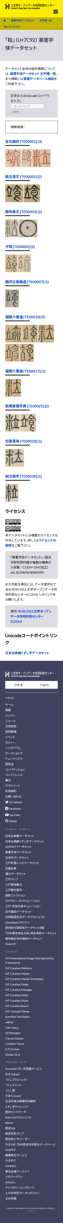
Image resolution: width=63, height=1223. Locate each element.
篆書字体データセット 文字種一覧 (33, 74)
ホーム (9, 704)
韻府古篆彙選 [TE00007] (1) (27, 282)
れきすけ (10, 1160)
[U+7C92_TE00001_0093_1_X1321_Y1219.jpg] (26, 166)
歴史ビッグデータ (15, 1112)
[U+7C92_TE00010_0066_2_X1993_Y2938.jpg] (13, 341)
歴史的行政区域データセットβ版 (24, 927)
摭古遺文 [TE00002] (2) (23, 176)
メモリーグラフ (14, 1176)
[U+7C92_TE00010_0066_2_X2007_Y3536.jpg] (12, 360)
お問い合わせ (13, 796)
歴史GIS (10, 1128)
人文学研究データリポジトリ (22, 1193)
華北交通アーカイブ (17, 1171)
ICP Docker (12, 1049)
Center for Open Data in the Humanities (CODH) (26, 1208)
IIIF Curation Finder (17, 984)
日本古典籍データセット (19, 836)
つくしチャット (13, 1085)
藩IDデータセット (15, 873)
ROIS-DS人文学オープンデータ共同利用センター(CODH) (31, 616)
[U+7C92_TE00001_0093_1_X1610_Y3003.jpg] (41, 166)
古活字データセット (17, 857)
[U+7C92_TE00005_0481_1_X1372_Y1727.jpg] (11, 271)
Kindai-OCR (12, 1054)
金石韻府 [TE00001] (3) (23, 141)
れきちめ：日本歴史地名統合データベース (30, 1144)
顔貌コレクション (15, 895)
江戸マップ (11, 879)
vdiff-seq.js (12, 1027)
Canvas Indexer (14, 1038)
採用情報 (10, 731)
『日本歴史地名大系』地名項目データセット (31, 933)
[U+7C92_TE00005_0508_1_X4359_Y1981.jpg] (24, 271)
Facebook (14, 808)
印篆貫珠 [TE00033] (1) (23, 441)
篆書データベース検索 (39, 79)
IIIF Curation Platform (18, 968)
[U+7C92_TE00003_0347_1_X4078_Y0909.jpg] (11, 236)
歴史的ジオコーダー (17, 1139)
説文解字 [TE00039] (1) (23, 476)
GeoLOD (10, 944)
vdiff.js (9, 1022)
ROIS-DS (50, 1208)
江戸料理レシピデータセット (22, 863)
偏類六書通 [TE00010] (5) (25, 317)
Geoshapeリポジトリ (17, 922)
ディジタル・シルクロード (19, 1187)
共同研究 (10, 726)
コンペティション (15, 769)
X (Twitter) (15, 802)
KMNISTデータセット (18, 846)
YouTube (14, 815)
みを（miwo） (12, 1074)
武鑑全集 (10, 868)
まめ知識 (10, 1198)
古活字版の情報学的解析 (20, 1101)
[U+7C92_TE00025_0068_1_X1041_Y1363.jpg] (12, 430)
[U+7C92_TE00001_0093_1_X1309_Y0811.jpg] (13, 166)
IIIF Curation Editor (17, 995)
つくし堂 (10, 1090)
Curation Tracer (14, 1043)
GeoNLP (10, 1149)
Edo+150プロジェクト (18, 1117)
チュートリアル (14, 758)
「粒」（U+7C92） (12, 26)
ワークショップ (14, 753)
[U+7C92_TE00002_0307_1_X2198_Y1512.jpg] (14, 201)
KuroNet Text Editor (17, 1016)
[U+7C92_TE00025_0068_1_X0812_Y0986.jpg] (28, 430)
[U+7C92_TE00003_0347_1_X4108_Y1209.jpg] (28, 236)
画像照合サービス (16, 1155)
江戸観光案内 (13, 890)
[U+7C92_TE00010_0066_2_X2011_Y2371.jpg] (27, 360)
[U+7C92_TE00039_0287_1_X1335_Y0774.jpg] (11, 501)
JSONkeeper (13, 1032)
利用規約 (10, 791)
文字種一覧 (46, 20)
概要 (8, 710)
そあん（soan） (13, 1095)
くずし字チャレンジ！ (17, 1106)
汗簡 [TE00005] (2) (20, 246)
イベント (10, 737)
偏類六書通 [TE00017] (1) (25, 371)
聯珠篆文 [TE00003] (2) (23, 212)
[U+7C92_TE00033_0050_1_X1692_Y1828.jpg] (14, 465)
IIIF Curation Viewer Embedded (24, 978)
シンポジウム (13, 747)
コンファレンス (13, 774)
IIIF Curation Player (17, 1000)
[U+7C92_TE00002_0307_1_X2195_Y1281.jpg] (32, 201)
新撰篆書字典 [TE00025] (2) (27, 406)
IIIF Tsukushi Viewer (17, 1011)
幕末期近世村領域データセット (24, 938)
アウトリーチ (12, 785)
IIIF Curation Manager (18, 989)
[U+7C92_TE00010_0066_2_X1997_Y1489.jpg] (30, 341)
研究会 (9, 764)
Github (12, 821)
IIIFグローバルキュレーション (22, 900)
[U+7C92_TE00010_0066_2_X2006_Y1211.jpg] (46, 341)
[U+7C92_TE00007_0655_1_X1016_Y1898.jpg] (12, 306)
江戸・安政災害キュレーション (23, 906)
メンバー (10, 715)
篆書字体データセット (22, 20)
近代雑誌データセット (18, 911)
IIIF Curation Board (17, 1005)
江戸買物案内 (13, 884)
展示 (8, 780)
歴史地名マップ (14, 1133)
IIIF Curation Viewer (17, 973)
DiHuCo (10, 1182)
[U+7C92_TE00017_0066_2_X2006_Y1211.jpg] (13, 395)
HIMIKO (10, 1166)
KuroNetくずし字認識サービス (23, 1068)
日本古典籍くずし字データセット (27, 653)
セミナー (10, 742)
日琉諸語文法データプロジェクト (25, 917)
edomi (9, 1122)
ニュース (10, 720)
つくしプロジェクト (16, 1079)
